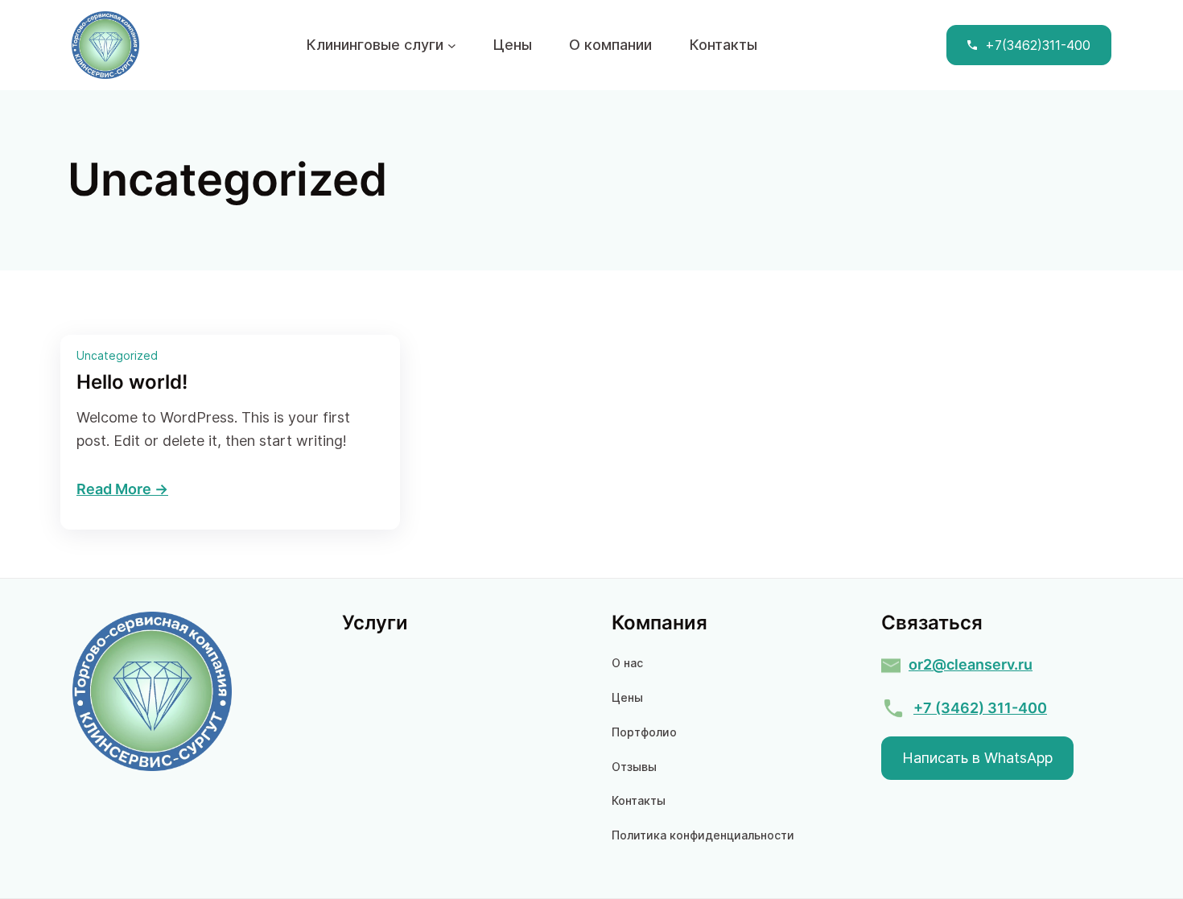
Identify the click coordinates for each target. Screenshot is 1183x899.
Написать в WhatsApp (977, 757)
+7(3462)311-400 (1037, 45)
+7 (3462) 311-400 (980, 707)
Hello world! (132, 382)
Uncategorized (117, 355)
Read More (113, 488)
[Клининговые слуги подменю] (451, 45)
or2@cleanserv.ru (971, 664)
